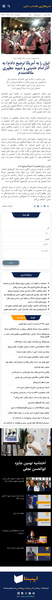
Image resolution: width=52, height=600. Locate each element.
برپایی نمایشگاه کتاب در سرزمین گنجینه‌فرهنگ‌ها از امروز (30, 407)
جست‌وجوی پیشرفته (9, 588)
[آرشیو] (18, 593)
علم (30, 15)
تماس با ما (35, 588)
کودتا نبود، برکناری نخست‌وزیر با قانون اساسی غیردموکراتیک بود (25, 294)
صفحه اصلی (47, 15)
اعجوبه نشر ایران (18, 513)
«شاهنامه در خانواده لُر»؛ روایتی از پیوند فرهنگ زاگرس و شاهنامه (25, 283)
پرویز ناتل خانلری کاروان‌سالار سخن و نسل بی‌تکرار (30, 287)
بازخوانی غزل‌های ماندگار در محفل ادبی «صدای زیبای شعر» (26, 298)
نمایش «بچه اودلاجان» (41, 367)
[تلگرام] (29, 593)
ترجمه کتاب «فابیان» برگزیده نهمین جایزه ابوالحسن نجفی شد (26, 305)
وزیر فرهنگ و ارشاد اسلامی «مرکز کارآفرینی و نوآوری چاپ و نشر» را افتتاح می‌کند (26, 335)
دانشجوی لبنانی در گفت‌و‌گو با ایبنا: (26, 58)
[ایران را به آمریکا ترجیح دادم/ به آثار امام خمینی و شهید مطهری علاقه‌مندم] (26, 35)
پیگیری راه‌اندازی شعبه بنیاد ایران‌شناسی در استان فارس (30, 372)
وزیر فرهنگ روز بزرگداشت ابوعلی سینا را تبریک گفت (31, 341)
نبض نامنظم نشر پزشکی (41, 382)
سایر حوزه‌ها (37, 15)
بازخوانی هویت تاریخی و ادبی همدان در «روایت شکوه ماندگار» (28, 412)
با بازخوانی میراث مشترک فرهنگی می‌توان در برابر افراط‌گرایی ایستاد (26, 329)
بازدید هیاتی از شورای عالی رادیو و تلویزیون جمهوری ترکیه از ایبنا (13, 479)
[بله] (22, 593)
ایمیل (47, 239)
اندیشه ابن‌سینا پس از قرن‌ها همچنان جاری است (33, 387)
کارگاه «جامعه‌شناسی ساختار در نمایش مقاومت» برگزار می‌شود (28, 346)
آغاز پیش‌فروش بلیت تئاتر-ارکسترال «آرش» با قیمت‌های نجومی (25, 309)
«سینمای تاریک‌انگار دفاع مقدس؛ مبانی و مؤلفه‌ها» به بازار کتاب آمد (26, 423)
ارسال (11, 262)
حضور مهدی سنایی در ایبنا (15, 547)
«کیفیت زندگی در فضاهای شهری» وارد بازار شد (33, 357)
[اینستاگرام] (26, 593)
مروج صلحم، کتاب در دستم (37, 302)
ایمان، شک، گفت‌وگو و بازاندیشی (38, 402)
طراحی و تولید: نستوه (23, 596)
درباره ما (27, 588)
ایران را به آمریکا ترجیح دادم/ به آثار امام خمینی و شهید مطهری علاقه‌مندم (26, 68)
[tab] (33, 317)
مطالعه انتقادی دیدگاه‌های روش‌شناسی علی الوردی (32, 377)
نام (48, 228)
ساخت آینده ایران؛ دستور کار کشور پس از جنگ (13, 497)
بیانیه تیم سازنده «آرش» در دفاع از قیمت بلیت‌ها (33, 351)
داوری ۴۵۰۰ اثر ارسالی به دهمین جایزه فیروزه (34, 323)
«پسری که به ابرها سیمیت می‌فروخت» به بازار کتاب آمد (30, 418)
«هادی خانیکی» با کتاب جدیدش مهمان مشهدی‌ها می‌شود (27, 290)
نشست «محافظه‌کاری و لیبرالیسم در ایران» (13, 531)
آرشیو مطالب (45, 588)
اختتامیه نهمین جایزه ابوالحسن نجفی (30, 466)
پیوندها (20, 588)
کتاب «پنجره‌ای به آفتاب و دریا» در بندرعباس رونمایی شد (29, 392)
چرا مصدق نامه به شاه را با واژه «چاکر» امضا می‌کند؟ (31, 397)
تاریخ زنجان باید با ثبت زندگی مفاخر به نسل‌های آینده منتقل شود (27, 362)
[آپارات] (33, 593)
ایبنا (37, 8)
